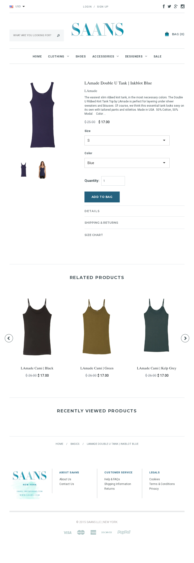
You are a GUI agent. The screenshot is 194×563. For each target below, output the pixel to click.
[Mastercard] (81, 532)
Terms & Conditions (162, 484)
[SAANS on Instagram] (181, 6)
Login (87, 6)
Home (59, 443)
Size (87, 131)
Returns (109, 488)
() (178, 34)
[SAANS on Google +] (175, 6)
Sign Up (103, 6)
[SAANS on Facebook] (162, 6)
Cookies (154, 479)
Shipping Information (117, 484)
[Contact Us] (29, 483)
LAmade (90, 90)
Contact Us (66, 484)
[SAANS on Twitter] (168, 6)
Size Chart (93, 235)
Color (88, 153)
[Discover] (106, 532)
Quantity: (91, 181)
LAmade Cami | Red (76, 368)
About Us (65, 479)
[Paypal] (124, 532)
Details (92, 211)
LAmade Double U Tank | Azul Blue (136, 368)
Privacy (154, 488)
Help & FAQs (112, 479)
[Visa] (67, 532)
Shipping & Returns (101, 222)
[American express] (93, 532)
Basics (75, 443)
